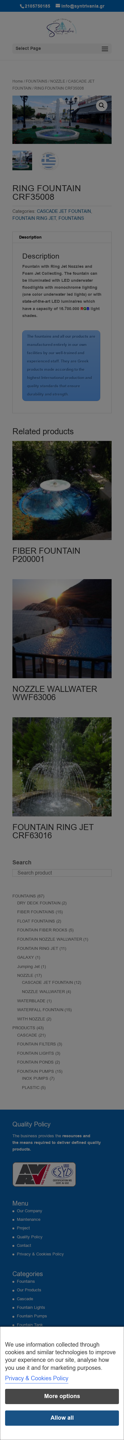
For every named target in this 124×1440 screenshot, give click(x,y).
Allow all (62, 1418)
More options (62, 1396)
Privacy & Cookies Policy (36, 1378)
